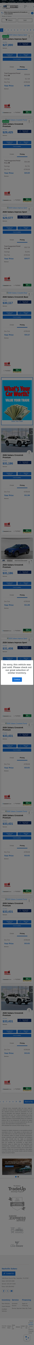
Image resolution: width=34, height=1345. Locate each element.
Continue (17, 679)
